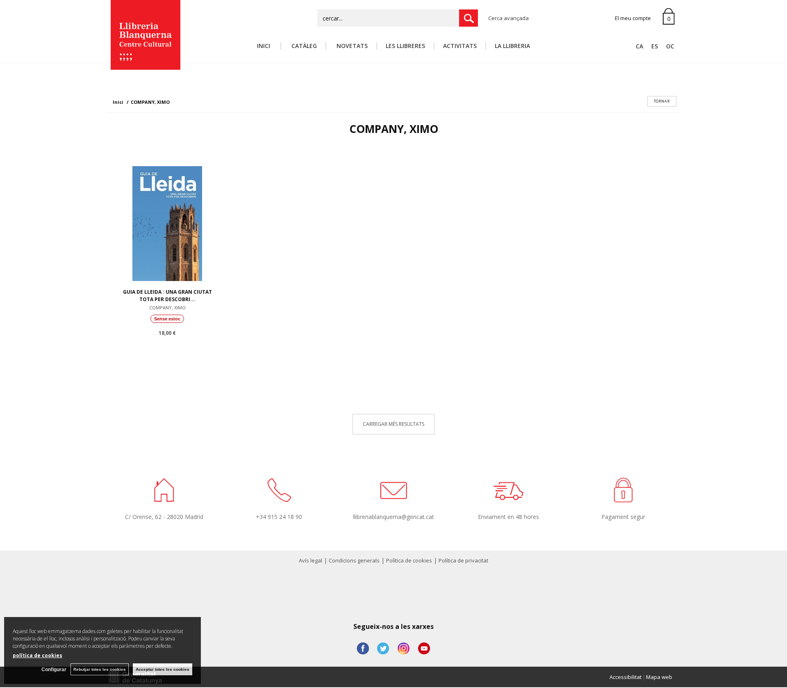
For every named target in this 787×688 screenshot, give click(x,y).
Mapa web (659, 677)
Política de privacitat (463, 560)
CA (639, 46)
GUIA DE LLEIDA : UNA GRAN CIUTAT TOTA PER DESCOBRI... (167, 295)
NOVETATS (351, 46)
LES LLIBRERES (405, 46)
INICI (264, 46)
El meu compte (633, 18)
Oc (670, 46)
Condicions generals (354, 560)
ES (654, 46)
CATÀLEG (303, 46)
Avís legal (310, 560)
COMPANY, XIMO (167, 307)
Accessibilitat (625, 677)
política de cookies (37, 655)
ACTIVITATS (460, 46)
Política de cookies (409, 560)
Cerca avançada (508, 18)
